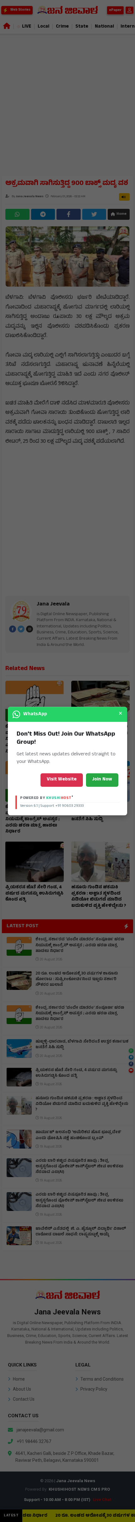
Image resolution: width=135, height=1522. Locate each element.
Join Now (102, 780)
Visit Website (62, 780)
